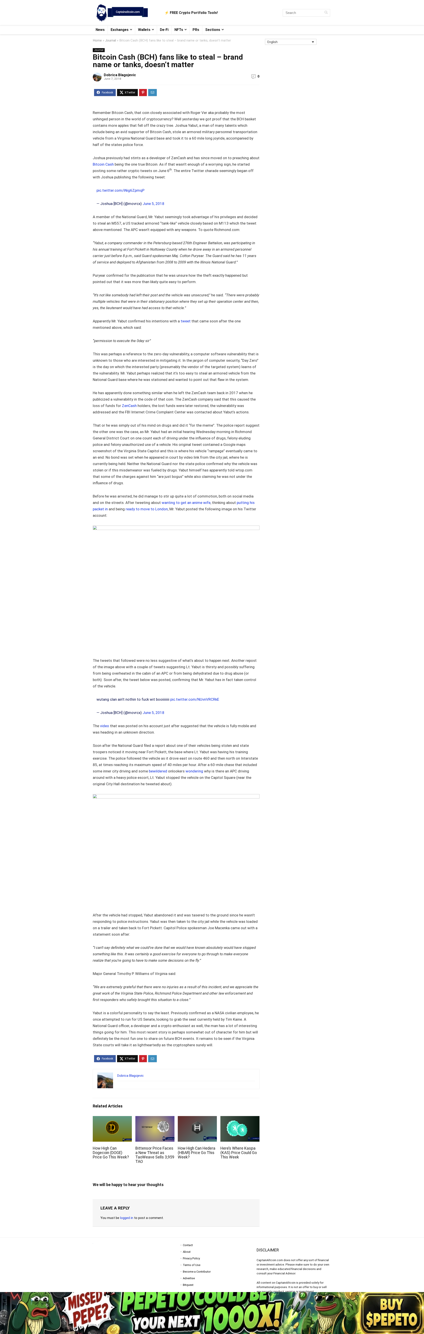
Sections (212, 30)
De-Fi (164, 30)
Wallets (144, 30)
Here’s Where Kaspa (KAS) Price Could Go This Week (238, 1152)
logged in (126, 1218)
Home (97, 40)
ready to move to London (147, 509)
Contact (188, 1245)
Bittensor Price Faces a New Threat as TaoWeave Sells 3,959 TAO (154, 1155)
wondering (194, 771)
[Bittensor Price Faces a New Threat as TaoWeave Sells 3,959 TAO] (154, 1119)
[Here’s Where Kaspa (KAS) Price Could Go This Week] (239, 1119)
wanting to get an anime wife (186, 502)
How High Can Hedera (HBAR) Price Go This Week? (196, 1152)
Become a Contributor (197, 1271)
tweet (186, 321)
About (187, 1251)
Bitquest (188, 1285)
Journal (110, 40)
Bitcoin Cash (103, 164)
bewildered (158, 771)
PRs (196, 30)
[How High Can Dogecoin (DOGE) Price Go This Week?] (112, 1119)
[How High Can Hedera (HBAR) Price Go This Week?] (197, 1119)
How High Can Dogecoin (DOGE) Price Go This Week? (111, 1152)
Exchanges (120, 30)
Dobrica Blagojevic (120, 75)
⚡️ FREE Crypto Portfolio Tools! (191, 13)
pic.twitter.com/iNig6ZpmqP (120, 190)
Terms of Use (191, 1265)
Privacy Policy (191, 1258)
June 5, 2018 (153, 203)
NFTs (178, 30)
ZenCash (129, 405)
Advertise (189, 1278)
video (104, 726)
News (100, 30)
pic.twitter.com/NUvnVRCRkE (194, 699)
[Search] (326, 13)
